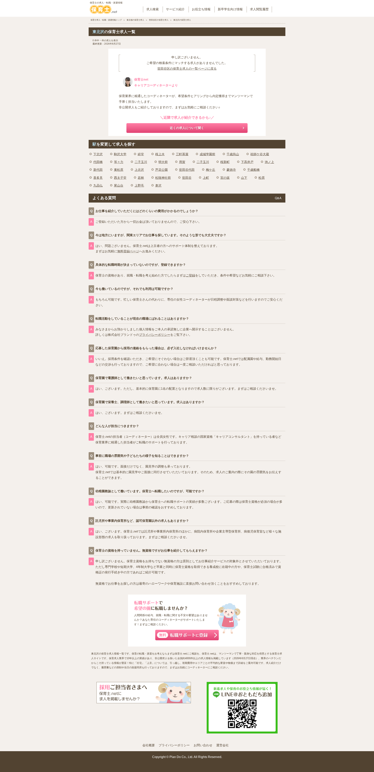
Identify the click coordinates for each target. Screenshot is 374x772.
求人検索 (152, 9)
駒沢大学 (120, 154)
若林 (141, 177)
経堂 (141, 154)
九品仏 (98, 185)
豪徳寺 (231, 169)
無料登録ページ (128, 251)
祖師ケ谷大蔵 (259, 154)
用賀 (182, 162)
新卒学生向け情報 (230, 9)
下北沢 (98, 154)
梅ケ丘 (210, 169)
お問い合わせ (203, 745)
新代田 (98, 169)
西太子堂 (120, 177)
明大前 (163, 162)
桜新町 (225, 162)
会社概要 (148, 745)
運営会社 (222, 745)
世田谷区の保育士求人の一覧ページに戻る (187, 68)
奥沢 (158, 185)
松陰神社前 (163, 177)
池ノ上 (269, 162)
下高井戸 (247, 162)
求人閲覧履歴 (259, 9)
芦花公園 (161, 169)
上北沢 (139, 169)
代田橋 (98, 162)
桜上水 (160, 154)
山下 (244, 177)
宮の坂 (225, 177)
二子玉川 (141, 162)
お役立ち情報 (201, 9)
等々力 (118, 162)
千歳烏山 (233, 154)
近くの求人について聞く (187, 128)
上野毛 (139, 185)
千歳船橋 (253, 169)
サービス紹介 (175, 9)
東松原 (118, 169)
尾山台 (118, 185)
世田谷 (186, 177)
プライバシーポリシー (154, 334)
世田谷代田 (187, 169)
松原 (261, 177)
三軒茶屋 (182, 154)
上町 (206, 177)
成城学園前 (207, 154)
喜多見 (98, 177)
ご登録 (190, 275)
